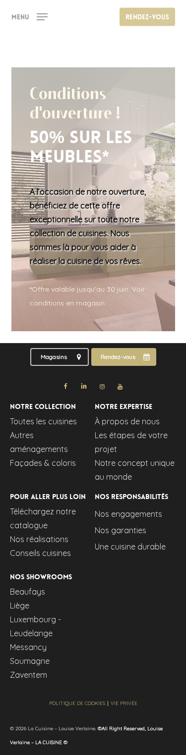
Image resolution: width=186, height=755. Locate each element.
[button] (29, 16)
